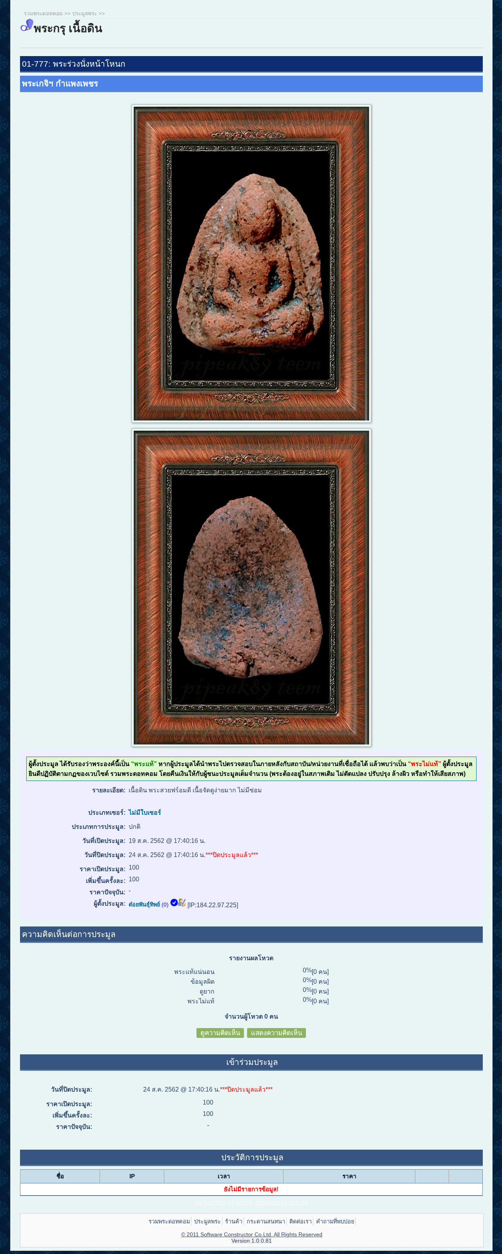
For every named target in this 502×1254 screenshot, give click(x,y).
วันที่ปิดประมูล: (104, 855)
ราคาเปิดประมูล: (102, 869)
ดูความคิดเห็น (220, 1033)
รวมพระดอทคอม (43, 13)
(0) (165, 904)
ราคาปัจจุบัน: (107, 892)
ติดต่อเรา (300, 1221)
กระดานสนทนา (266, 1221)
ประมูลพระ (84, 13)
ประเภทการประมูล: (98, 826)
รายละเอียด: (108, 790)
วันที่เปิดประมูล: (103, 840)
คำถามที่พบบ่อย (335, 1221)
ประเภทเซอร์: (106, 812)
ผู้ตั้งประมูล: (109, 903)
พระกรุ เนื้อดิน (68, 28)
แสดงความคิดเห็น (276, 1033)
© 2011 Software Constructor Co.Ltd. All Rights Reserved (251, 1234)
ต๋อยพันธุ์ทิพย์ (144, 904)
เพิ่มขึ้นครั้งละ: (105, 880)
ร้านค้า (233, 1221)
